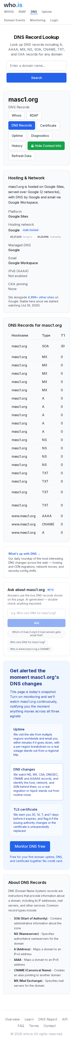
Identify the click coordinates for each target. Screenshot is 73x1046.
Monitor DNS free (30, 846)
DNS (34, 11)
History (17, 146)
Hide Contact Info (48, 146)
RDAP (22, 11)
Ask (36, 623)
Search (36, 78)
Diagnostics (40, 136)
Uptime (47, 11)
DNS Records (22, 125)
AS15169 (21, 236)
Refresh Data (21, 156)
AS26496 (49, 236)
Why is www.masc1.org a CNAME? (30, 649)
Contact (50, 1026)
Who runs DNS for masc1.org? (27, 642)
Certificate (48, 125)
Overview (12, 1019)
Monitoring (37, 20)
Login (54, 20)
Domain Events (14, 20)
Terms (34, 1026)
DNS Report (47, 1019)
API (65, 1019)
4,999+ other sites (41, 297)
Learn (29, 1019)
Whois (16, 115)
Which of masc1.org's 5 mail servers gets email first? (36, 633)
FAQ (21, 1026)
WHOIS (9, 11)
